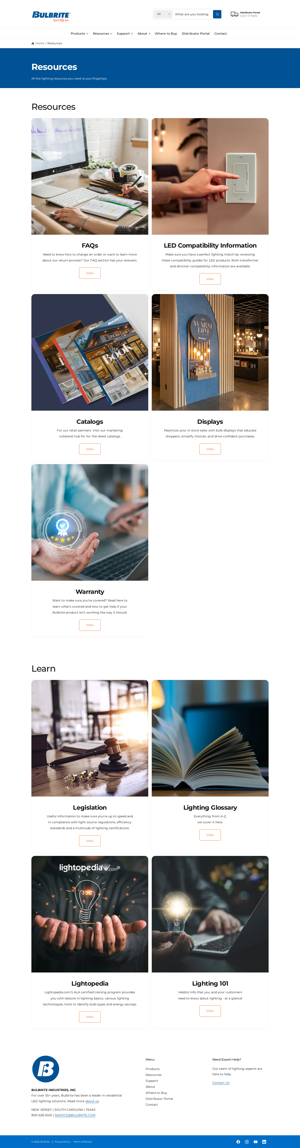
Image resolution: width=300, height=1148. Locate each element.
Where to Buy (156, 1093)
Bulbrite (45, 1141)
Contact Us (221, 1082)
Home (39, 43)
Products (78, 33)
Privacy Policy (62, 1141)
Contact (152, 1104)
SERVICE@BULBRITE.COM (75, 1115)
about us (92, 1101)
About (142, 33)
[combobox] (198, 14)
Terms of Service (83, 1141)
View (90, 273)
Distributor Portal (159, 1098)
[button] (79, 33)
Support (123, 33)
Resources (101, 33)
